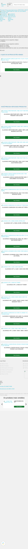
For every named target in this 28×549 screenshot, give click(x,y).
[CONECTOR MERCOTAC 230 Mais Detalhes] (8, 407)
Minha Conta (5, 363)
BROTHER (21, 10)
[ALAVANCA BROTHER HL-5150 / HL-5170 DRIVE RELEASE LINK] (13, 12)
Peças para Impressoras (11, 10)
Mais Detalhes (19, 406)
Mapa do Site (5, 374)
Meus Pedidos (5, 365)
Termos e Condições (7, 371)
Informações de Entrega (7, 367)
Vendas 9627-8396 (6, 386)
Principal (2, 10)
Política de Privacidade (7, 369)
